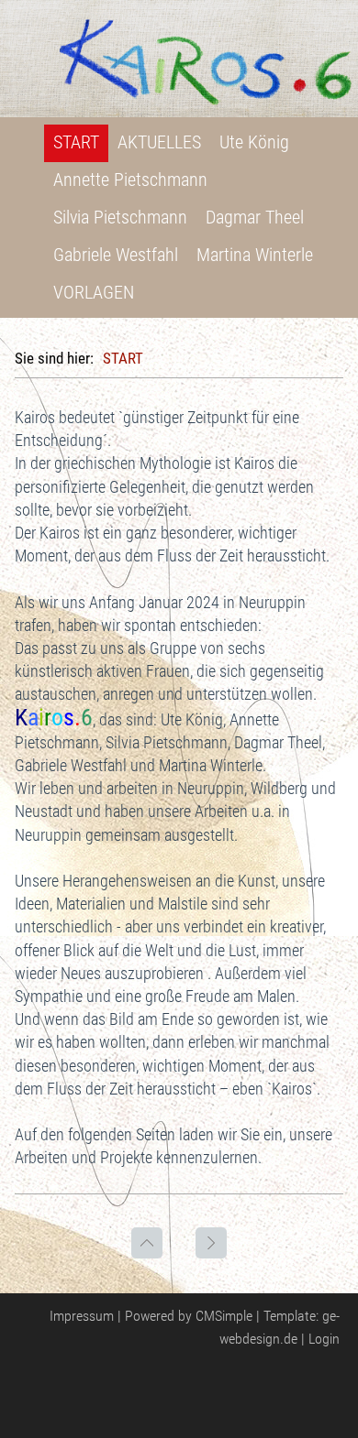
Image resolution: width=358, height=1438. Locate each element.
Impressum (82, 1315)
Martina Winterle (254, 255)
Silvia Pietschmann (120, 217)
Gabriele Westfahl (115, 255)
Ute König (254, 142)
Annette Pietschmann (130, 180)
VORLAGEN (93, 292)
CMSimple (224, 1315)
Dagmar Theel (255, 217)
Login (324, 1338)
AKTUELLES (159, 142)
